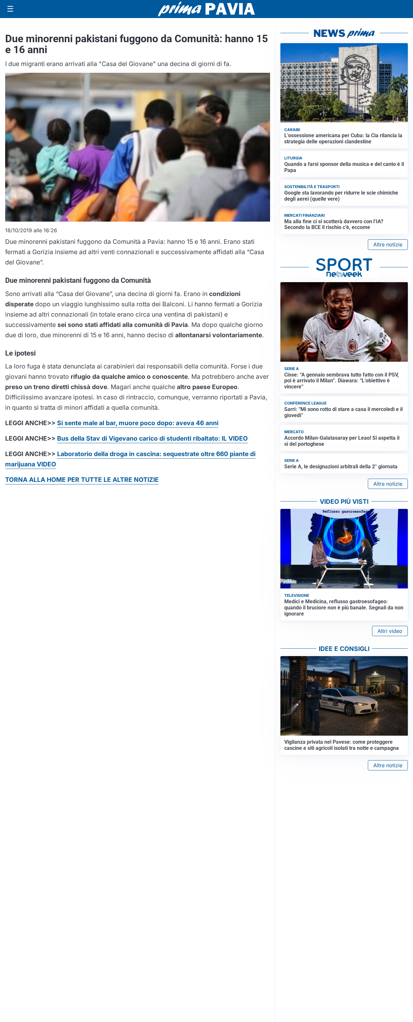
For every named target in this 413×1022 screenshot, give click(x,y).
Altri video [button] (390, 631)
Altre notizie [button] (387, 244)
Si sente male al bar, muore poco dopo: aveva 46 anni (137, 423)
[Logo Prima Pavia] (206, 9)
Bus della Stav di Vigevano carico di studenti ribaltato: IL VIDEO (152, 438)
